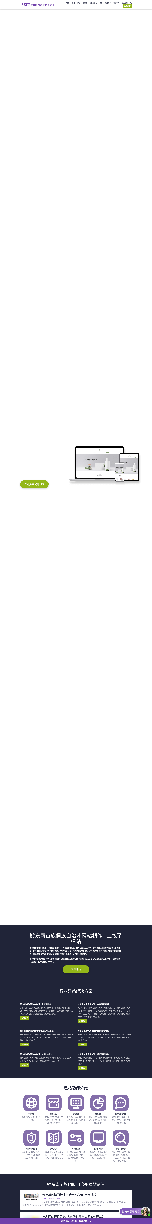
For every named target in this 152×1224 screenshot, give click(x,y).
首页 (67, 3)
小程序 (85, 3)
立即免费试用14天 (34, 484)
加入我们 (125, 3)
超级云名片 (93, 3)
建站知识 (59, 1199)
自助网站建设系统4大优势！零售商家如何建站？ (73, 1217)
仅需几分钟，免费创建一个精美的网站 (76, 1221)
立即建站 (76, 969)
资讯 (73, 3)
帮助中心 (116, 3)
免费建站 (127, 6)
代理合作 (108, 3)
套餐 (101, 3)
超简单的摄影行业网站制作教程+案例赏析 (69, 1195)
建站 (78, 3)
